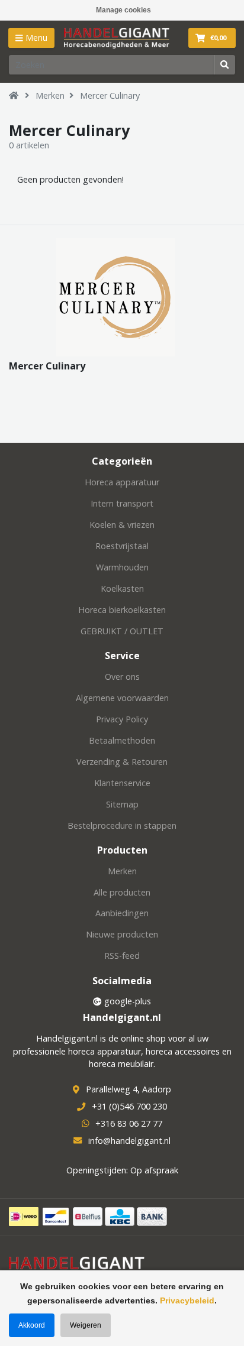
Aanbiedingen (122, 913)
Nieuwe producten (122, 934)
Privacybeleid (187, 1300)
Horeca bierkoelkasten (122, 609)
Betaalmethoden (122, 740)
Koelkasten (122, 588)
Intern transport (122, 503)
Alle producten (122, 892)
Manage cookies (123, 10)
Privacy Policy (122, 719)
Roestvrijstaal (122, 546)
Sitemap (122, 804)
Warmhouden (122, 567)
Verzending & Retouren (122, 761)
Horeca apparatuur (122, 482)
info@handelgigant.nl (129, 1140)
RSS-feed (122, 955)
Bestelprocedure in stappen (122, 825)
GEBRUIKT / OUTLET (122, 631)
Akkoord (31, 1325)
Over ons (122, 676)
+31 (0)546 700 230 (129, 1106)
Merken (50, 95)
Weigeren (85, 1325)
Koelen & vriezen (122, 524)
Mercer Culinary (110, 95)
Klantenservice (122, 783)
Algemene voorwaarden (122, 697)
